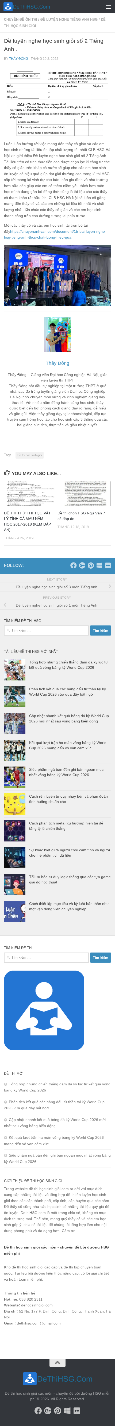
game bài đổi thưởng (34, 1337)
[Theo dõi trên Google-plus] (82, 565)
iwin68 (60, 1337)
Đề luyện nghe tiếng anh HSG (69, 20)
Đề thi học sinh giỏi (29, 455)
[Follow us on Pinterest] (90, 565)
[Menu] (108, 6)
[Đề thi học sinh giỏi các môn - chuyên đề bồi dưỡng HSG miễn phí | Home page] (34, 6)
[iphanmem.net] (108, 565)
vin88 (8, 1337)
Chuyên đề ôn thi (20, 20)
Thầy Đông (18, 59)
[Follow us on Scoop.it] (99, 565)
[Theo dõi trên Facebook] (73, 565)
